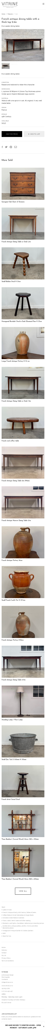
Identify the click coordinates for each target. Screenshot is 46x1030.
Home (3, 14)
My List (4, 955)
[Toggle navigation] (43, 4)
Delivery (4, 950)
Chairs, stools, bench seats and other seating (16, 920)
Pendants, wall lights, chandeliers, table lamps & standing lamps (23, 923)
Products (10, 14)
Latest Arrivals (7, 910)
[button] (5, 45)
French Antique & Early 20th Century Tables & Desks (19, 912)
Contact (4, 953)
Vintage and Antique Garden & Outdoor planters (18, 930)
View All (23, 891)
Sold (16, 14)
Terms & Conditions (8, 961)
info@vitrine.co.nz (7, 982)
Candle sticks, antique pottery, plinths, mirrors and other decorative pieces (20, 927)
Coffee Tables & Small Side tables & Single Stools (18, 915)
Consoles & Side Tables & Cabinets (13, 918)
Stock (3, 907)
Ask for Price (12, 134)
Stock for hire (7, 936)
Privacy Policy (6, 958)
